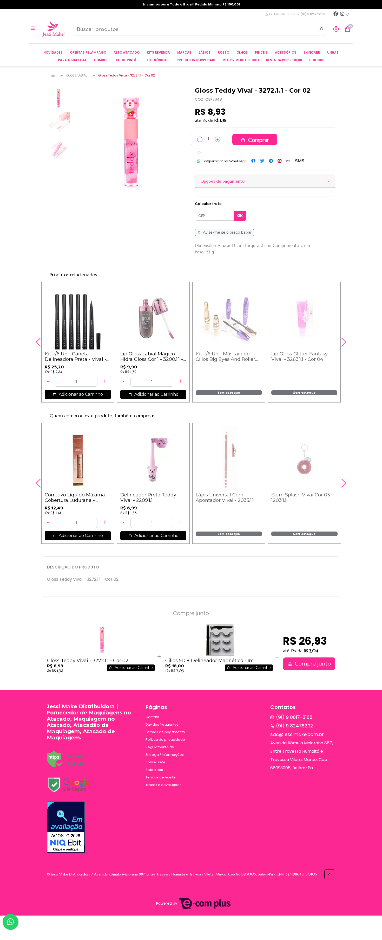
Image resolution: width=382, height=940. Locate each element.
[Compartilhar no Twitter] (262, 161)
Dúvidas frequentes (162, 724)
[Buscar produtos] (321, 30)
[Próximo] (343, 342)
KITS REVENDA (158, 52)
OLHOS (242, 52)
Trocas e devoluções (163, 784)
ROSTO (223, 52)
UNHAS (333, 52)
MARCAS (184, 52)
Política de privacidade (165, 739)
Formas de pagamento (165, 732)
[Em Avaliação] (66, 827)
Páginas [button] (156, 707)
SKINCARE (312, 52)
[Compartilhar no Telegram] (271, 161)
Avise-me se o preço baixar (227, 232)
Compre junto (312, 664)
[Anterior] (39, 342)
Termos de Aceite (161, 777)
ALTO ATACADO (127, 52)
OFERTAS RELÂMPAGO (88, 52)
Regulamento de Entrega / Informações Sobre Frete (165, 755)
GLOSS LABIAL (76, 75)
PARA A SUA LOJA (72, 60)
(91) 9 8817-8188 (281, 14)
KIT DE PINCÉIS (128, 60)
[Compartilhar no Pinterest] (279, 161)
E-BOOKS (316, 60)
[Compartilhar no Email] (288, 161)
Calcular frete (208, 203)
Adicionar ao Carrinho (80, 394)
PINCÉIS (261, 52)
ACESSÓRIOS (285, 52)
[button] (336, 29)
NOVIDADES (53, 52)
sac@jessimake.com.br (297, 734)
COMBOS (101, 60)
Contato (152, 716)
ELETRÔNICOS (158, 60)
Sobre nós (154, 769)
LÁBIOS (204, 52)
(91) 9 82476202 (313, 14)
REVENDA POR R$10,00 (284, 60)
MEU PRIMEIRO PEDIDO (240, 60)
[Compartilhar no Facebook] (253, 161)
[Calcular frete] (240, 216)
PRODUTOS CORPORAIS (196, 60)
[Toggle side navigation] (33, 28)
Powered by (167, 903)
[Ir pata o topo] (329, 874)
